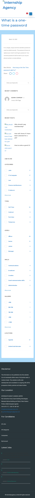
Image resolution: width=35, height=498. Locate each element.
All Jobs (3, 424)
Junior (10, 246)
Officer (10, 236)
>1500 (10, 322)
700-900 (10, 312)
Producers (11, 190)
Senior (10, 241)
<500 (9, 302)
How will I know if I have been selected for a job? (22, 136)
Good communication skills (16, 280)
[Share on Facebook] (10, 73)
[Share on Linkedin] (17, 73)
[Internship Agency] (17, 5)
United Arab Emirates (14, 346)
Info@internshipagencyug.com (9, 409)
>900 (9, 317)
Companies (4, 435)
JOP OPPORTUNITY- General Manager (14, 470)
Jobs (9, 170)
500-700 (10, 307)
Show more (8, 195)
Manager (11, 251)
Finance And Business (14, 185)
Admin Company (16, 97)
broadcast (11, 270)
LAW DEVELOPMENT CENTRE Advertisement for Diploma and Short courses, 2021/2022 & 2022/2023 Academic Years (16, 455)
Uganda (10, 340)
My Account (4, 441)
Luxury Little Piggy (16, 100)
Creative (10, 275)
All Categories (5, 429)
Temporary (11, 222)
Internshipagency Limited (13, 494)
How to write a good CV (22, 145)
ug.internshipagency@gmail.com (11, 411)
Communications (13, 265)
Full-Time (11, 207)
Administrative (12, 285)
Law (9, 180)
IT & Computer (12, 175)
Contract (11, 212)
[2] (26, 14)
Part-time (11, 217)
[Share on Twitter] (14, 73)
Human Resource (11, 481)
